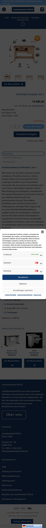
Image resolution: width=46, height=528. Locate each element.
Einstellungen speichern (23, 290)
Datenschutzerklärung (24, 295)
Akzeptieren (23, 277)
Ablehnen (23, 284)
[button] (42, 232)
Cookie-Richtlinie (10, 295)
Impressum (37, 295)
